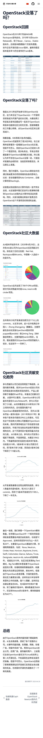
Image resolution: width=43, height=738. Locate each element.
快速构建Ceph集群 (12, 698)
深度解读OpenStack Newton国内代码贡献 (30, 698)
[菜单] (38, 3)
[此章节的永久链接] (31, 26)
